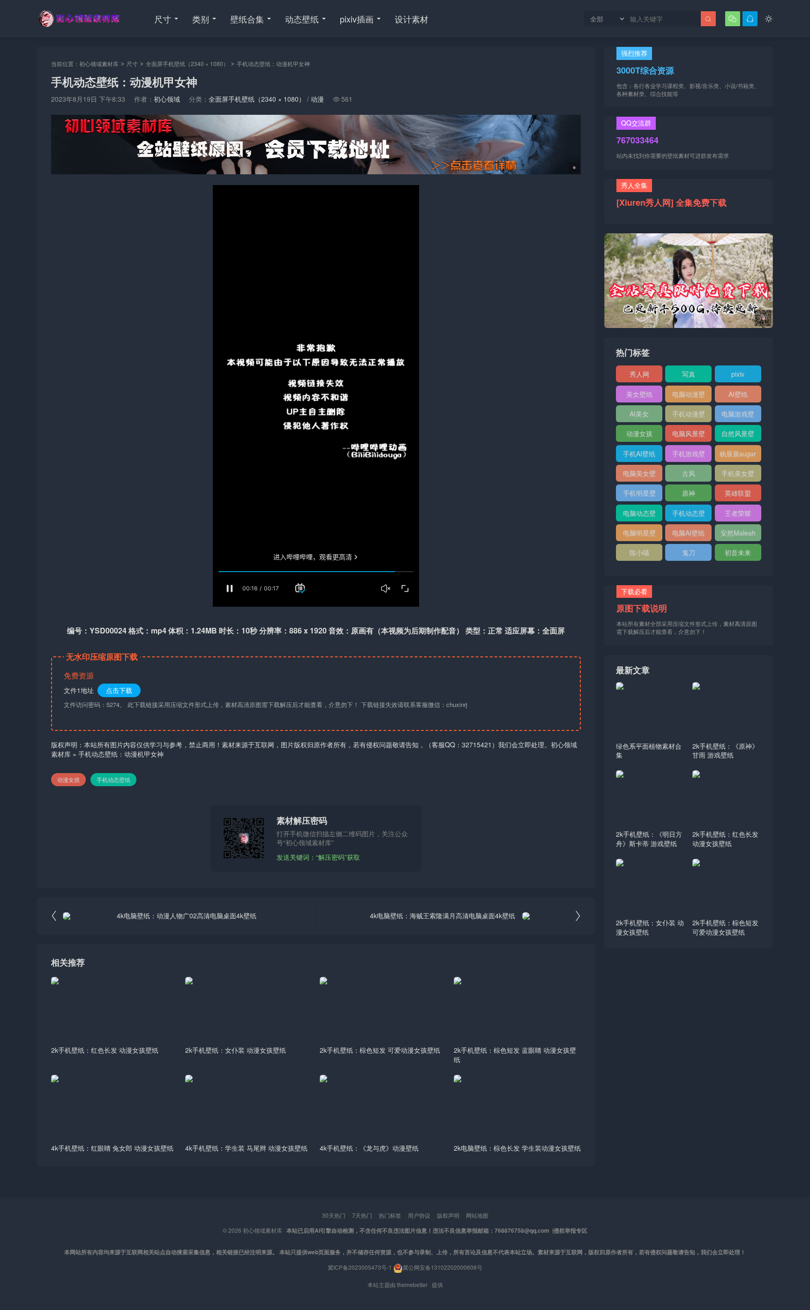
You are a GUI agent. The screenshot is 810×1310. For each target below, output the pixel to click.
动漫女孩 (68, 779)
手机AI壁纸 (639, 453)
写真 (688, 374)
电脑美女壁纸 (639, 475)
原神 (688, 493)
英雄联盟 (738, 493)
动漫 (317, 99)
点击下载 (119, 690)
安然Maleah (738, 532)
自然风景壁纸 (737, 435)
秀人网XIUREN (639, 375)
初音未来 (738, 552)
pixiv (737, 374)
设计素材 (411, 19)
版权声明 (448, 1215)
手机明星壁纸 (639, 494)
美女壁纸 (639, 394)
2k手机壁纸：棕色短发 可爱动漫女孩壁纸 (380, 1050)
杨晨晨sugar (738, 453)
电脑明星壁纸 (639, 534)
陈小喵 (639, 552)
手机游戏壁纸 (688, 455)
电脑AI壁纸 (688, 532)
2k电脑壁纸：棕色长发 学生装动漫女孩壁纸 (517, 1148)
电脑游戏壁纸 (737, 415)
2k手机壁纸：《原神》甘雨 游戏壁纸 (725, 750)
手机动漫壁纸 (688, 415)
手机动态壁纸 (113, 779)
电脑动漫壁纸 (688, 395)
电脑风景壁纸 (688, 435)
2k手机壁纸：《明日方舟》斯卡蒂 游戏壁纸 (649, 838)
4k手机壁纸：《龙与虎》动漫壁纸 (369, 1148)
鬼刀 (688, 552)
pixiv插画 (357, 19)
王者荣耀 (738, 513)
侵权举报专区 (570, 1230)
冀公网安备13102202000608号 (442, 1267)
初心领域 (167, 99)
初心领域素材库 (99, 63)
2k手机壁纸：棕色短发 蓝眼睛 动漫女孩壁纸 (515, 1054)
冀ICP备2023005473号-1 (360, 1267)
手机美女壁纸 (737, 475)
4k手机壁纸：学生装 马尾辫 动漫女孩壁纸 (246, 1148)
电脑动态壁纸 (639, 514)
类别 (200, 19)
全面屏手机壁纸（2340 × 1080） (187, 63)
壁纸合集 (247, 19)
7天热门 (362, 1215)
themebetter (412, 1284)
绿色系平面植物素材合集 (649, 750)
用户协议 (419, 1215)
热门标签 (390, 1215)
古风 (688, 473)
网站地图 (477, 1215)
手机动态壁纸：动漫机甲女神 (121, 754)
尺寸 (162, 19)
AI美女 (639, 413)
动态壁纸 (302, 19)
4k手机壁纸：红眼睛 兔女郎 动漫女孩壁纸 (112, 1148)
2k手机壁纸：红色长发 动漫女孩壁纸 (104, 1050)
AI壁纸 (738, 394)
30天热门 (333, 1215)
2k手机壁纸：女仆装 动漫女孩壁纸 (235, 1050)
